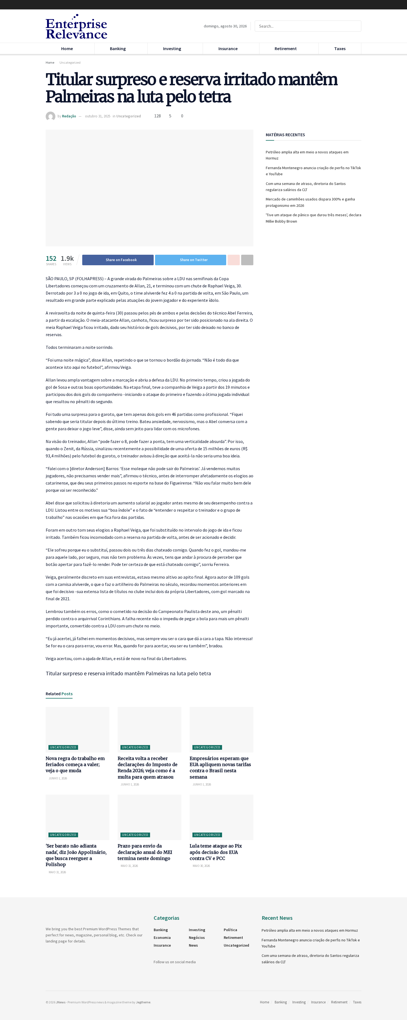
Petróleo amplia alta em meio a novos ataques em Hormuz (310, 930)
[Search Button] (356, 26)
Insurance (228, 48)
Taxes (340, 48)
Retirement (286, 48)
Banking (118, 48)
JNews (60, 1002)
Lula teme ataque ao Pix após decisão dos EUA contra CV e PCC (216, 852)
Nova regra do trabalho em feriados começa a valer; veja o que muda (75, 765)
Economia (162, 937)
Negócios (197, 937)
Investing (172, 48)
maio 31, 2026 (57, 872)
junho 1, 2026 (57, 778)
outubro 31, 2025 (97, 116)
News (193, 945)
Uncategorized (70, 62)
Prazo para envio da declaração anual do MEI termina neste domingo (145, 852)
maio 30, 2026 (201, 866)
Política (230, 929)
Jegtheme (143, 1002)
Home (67, 48)
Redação (69, 116)
